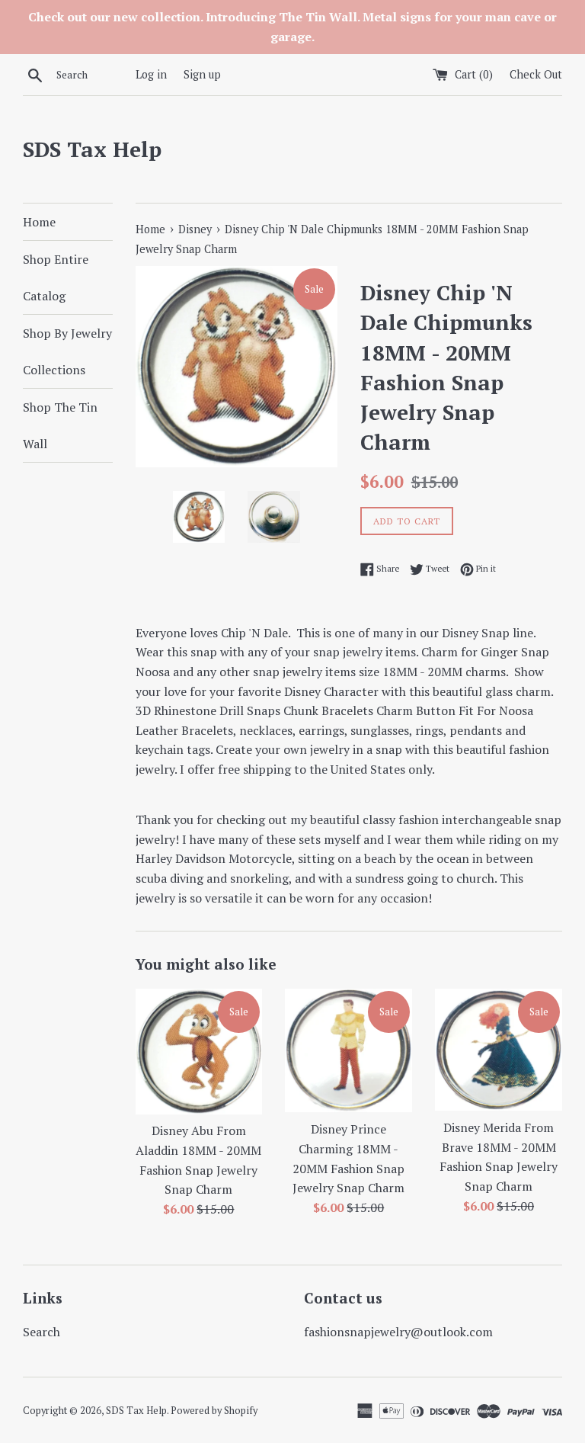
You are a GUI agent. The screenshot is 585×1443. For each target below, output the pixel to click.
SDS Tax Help (92, 149)
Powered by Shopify (214, 1410)
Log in (151, 74)
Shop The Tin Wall (60, 425)
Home (39, 221)
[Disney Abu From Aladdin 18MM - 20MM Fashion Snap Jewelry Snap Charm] (199, 1051)
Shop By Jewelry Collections (67, 351)
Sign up (202, 74)
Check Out (536, 74)
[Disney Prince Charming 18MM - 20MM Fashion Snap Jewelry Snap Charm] (348, 1051)
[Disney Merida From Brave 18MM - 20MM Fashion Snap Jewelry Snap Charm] (498, 1050)
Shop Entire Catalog (55, 277)
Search (41, 1331)
